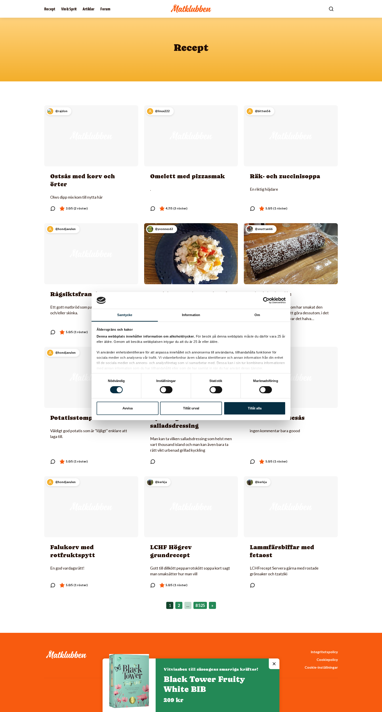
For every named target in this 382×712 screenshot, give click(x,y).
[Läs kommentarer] (52, 208)
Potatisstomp (71, 417)
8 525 (200, 605)
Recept (49, 9)
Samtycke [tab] (124, 315)
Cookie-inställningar (321, 667)
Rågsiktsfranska (76, 294)
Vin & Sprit (69, 9)
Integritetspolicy (324, 652)
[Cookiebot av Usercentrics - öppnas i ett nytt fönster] (266, 300)
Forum (105, 9)
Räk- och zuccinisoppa (285, 176)
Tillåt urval (191, 408)
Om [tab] (257, 315)
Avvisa (127, 408)
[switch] (166, 389)
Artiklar (88, 9)
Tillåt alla (255, 408)
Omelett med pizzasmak (187, 176)
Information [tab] (191, 315)
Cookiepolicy (327, 659)
